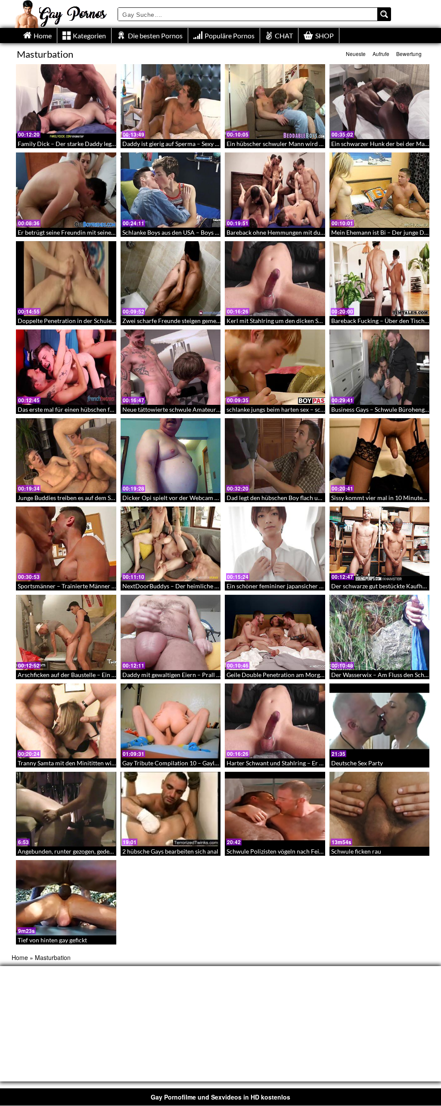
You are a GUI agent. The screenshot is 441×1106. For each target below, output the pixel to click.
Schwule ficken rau (356, 851)
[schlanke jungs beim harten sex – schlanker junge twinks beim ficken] (275, 366)
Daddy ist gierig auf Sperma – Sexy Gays (175, 143)
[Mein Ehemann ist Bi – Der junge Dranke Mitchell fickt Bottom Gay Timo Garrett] (379, 189)
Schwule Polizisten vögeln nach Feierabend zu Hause (296, 851)
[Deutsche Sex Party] (379, 720)
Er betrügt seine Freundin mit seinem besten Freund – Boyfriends (104, 232)
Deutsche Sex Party (357, 763)
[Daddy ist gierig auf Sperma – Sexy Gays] (171, 101)
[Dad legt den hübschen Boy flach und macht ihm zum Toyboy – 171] (275, 455)
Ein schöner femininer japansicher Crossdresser (290, 586)
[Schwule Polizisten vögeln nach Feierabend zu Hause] (275, 809)
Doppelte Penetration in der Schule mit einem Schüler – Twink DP (105, 320)
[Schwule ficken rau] (379, 809)
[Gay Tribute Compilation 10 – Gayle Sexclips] (171, 720)
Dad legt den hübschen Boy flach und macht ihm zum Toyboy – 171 (315, 497)
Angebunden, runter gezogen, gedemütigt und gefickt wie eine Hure (107, 851)
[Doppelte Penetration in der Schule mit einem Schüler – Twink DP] (66, 278)
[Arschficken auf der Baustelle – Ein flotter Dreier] (66, 632)
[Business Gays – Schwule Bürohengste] (379, 366)
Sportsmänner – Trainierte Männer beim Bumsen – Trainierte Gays (106, 586)
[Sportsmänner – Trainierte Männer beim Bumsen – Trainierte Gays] (66, 543)
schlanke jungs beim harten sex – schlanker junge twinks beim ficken (317, 409)
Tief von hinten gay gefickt (52, 940)
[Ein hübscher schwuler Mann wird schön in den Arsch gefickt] (275, 101)
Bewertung (409, 53)
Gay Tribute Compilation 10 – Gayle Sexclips (181, 763)
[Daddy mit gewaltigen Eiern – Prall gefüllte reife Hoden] (171, 632)
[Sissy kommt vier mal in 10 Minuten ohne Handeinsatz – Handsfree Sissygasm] (379, 455)
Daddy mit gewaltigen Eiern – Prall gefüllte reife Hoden (196, 674)
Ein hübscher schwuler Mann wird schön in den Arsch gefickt (308, 143)
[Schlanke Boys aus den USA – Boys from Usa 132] (171, 189)
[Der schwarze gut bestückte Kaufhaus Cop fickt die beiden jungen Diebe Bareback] (379, 543)
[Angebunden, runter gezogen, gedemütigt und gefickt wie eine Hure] (66, 809)
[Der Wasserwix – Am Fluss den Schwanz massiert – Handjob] (379, 632)
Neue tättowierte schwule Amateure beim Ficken (187, 409)
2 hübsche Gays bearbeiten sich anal (170, 851)
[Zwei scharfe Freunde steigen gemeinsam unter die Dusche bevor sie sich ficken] (171, 278)
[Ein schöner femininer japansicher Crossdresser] (275, 543)
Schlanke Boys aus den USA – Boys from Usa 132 (186, 232)
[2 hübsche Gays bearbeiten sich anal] (171, 809)
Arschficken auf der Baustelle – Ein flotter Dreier (82, 674)
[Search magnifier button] (384, 14)
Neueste (356, 53)
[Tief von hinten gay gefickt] (66, 897)
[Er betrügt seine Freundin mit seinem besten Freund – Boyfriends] (66, 189)
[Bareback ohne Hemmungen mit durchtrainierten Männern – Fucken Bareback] (275, 189)
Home (20, 957)
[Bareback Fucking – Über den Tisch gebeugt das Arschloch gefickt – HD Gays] (379, 278)
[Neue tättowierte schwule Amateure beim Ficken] (171, 366)
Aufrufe (381, 53)
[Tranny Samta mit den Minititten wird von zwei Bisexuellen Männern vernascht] (66, 720)
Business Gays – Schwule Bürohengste (381, 409)
